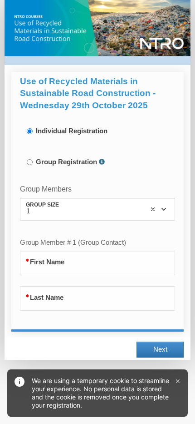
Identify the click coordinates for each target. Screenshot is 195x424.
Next (160, 349)
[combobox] (97, 209)
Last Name (46, 297)
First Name (47, 262)
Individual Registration (71, 131)
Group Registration (66, 162)
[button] (102, 162)
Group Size (42, 204)
